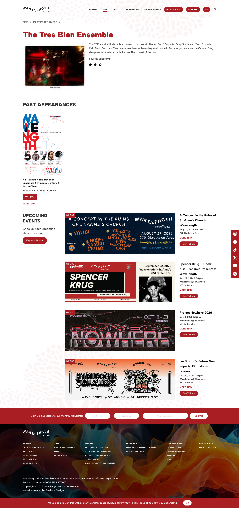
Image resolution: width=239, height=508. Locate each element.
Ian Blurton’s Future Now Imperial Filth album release (197, 366)
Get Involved (151, 9)
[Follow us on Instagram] (235, 234)
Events (93, 9)
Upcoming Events (33, 447)
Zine (105, 9)
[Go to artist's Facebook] (96, 64)
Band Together (134, 451)
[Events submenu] (98, 9)
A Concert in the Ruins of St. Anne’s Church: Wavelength (198, 220)
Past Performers (45, 22)
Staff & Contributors (98, 451)
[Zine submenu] (108, 9)
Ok (187, 502)
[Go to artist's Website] (91, 64)
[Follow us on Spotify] (235, 274)
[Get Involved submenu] (160, 9)
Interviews (60, 455)
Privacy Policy (207, 447)
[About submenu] (121, 9)
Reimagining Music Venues (140, 447)
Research (132, 9)
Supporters (92, 459)
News (57, 451)
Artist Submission (177, 451)
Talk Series (29, 459)
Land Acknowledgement (100, 463)
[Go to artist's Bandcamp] (101, 64)
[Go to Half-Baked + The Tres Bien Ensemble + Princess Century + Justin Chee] (43, 176)
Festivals (28, 451)
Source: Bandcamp (100, 58)
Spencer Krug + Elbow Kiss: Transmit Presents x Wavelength (198, 269)
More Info (29, 203)
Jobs (169, 459)
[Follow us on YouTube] (235, 266)
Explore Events (34, 240)
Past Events (30, 463)
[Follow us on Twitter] (235, 258)
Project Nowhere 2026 (196, 313)
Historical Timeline (96, 447)
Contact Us (174, 447)
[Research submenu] (139, 9)
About (116, 9)
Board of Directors (97, 455)
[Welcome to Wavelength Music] (36, 9)
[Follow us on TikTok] (235, 250)
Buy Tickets (189, 244)
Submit (199, 415)
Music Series (30, 455)
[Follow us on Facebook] (235, 242)
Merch (171, 455)
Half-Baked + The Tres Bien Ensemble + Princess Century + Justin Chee (41, 183)
